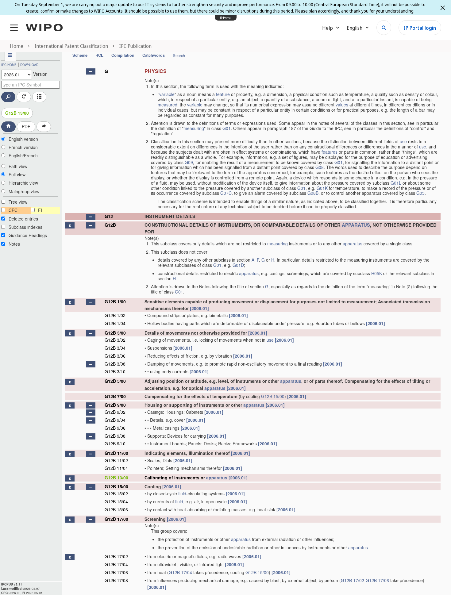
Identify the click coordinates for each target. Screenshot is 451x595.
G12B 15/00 (272, 396)
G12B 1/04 (115, 323)
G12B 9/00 (115, 405)
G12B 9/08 (115, 436)
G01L (396, 183)
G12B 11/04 (116, 468)
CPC (13, 210)
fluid (182, 493)
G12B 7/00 (115, 396)
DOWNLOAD (29, 65)
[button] (90, 71)
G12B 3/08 (115, 364)
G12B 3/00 (115, 333)
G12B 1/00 (115, 301)
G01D (238, 265)
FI (40, 210)
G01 (226, 128)
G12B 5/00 (115, 381)
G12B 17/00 (116, 519)
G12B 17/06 (116, 572)
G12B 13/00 (17, 113)
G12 (109, 216)
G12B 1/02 (115, 315)
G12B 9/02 (115, 412)
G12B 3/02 (115, 340)
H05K (376, 273)
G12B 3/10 (115, 371)
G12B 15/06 (116, 509)
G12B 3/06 (115, 356)
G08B (312, 193)
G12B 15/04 (116, 501)
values (342, 105)
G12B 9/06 (115, 428)
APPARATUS (356, 224)
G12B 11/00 (116, 453)
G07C (226, 193)
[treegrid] (253, 328)
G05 (420, 193)
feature (223, 94)
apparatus (352, 243)
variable (167, 94)
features (329, 152)
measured (167, 105)
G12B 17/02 (116, 556)
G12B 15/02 (116, 493)
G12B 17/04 (116, 564)
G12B (110, 225)
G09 (189, 162)
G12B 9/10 (115, 443)
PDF (26, 126)
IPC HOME (9, 65)
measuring (193, 128)
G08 (319, 167)
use (403, 141)
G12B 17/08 (116, 580)
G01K (322, 188)
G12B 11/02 (116, 460)
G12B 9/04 (115, 420)
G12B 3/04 (115, 348)
